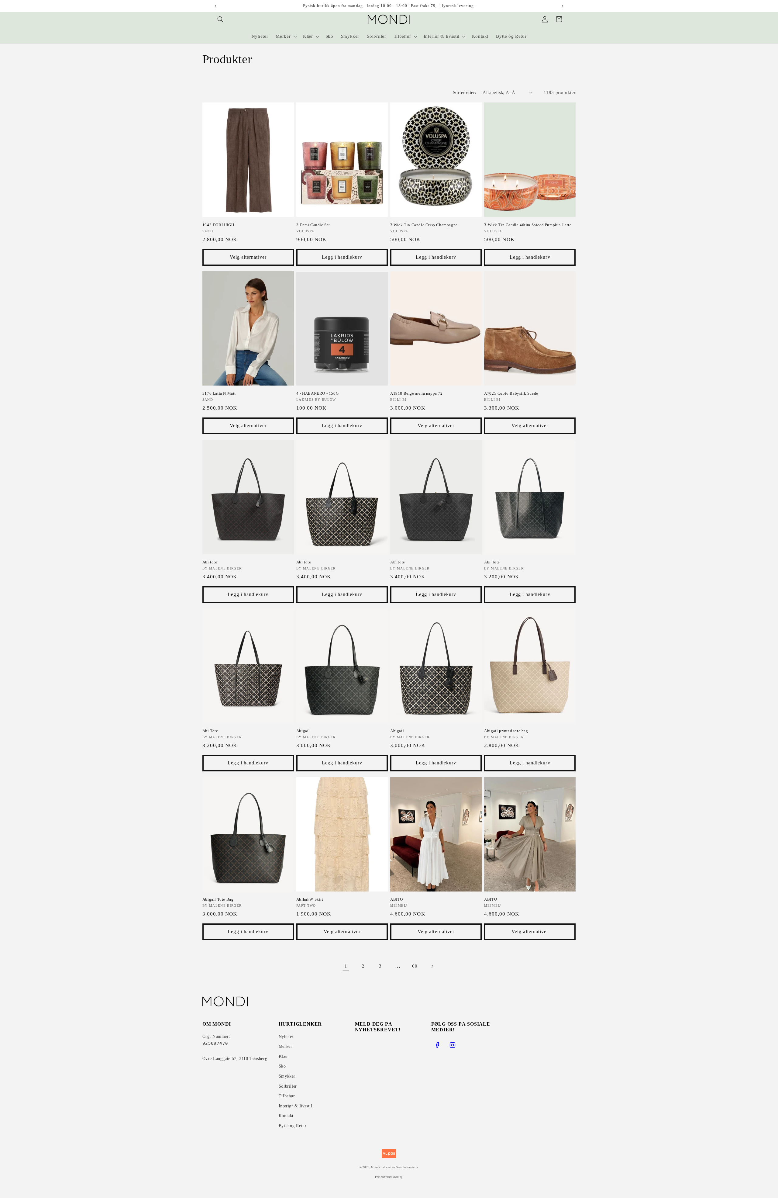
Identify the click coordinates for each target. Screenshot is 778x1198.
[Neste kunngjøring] (562, 6)
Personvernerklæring (389, 1177)
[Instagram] (452, 1045)
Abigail (303, 731)
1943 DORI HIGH (218, 225)
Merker (285, 1046)
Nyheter (286, 1036)
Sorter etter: (464, 92)
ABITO (396, 899)
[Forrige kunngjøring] (215, 6)
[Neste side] (432, 966)
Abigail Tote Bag (218, 899)
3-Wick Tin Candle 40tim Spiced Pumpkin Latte (527, 225)
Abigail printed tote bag (506, 731)
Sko (282, 1066)
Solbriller (288, 1086)
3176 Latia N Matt (219, 393)
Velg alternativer (248, 257)
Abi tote (209, 562)
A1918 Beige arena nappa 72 (416, 393)
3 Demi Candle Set (313, 225)
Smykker (287, 1076)
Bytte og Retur (293, 1126)
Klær (283, 1056)
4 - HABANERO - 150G (317, 393)
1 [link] (345, 966)
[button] (221, 19)
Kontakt (286, 1115)
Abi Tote (492, 562)
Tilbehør (287, 1096)
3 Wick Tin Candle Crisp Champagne (424, 225)
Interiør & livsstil (295, 1106)
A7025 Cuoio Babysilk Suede (511, 393)
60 (414, 966)
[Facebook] (437, 1045)
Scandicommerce (407, 1167)
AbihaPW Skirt (309, 899)
